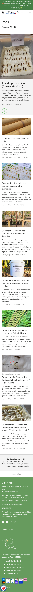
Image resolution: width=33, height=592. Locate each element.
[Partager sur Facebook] (15, 27)
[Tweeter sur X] (11, 27)
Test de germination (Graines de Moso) (13, 84)
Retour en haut (16, 474)
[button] (26, 12)
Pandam (8, 587)
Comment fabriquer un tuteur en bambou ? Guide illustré (15, 332)
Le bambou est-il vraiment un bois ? (15, 140)
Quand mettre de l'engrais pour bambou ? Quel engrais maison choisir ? (16, 283)
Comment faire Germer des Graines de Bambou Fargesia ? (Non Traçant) (16, 380)
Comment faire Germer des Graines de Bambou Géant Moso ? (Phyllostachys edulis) (15, 427)
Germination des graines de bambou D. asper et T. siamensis (14, 186)
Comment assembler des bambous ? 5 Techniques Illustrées (13, 233)
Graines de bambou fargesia (11, 374)
